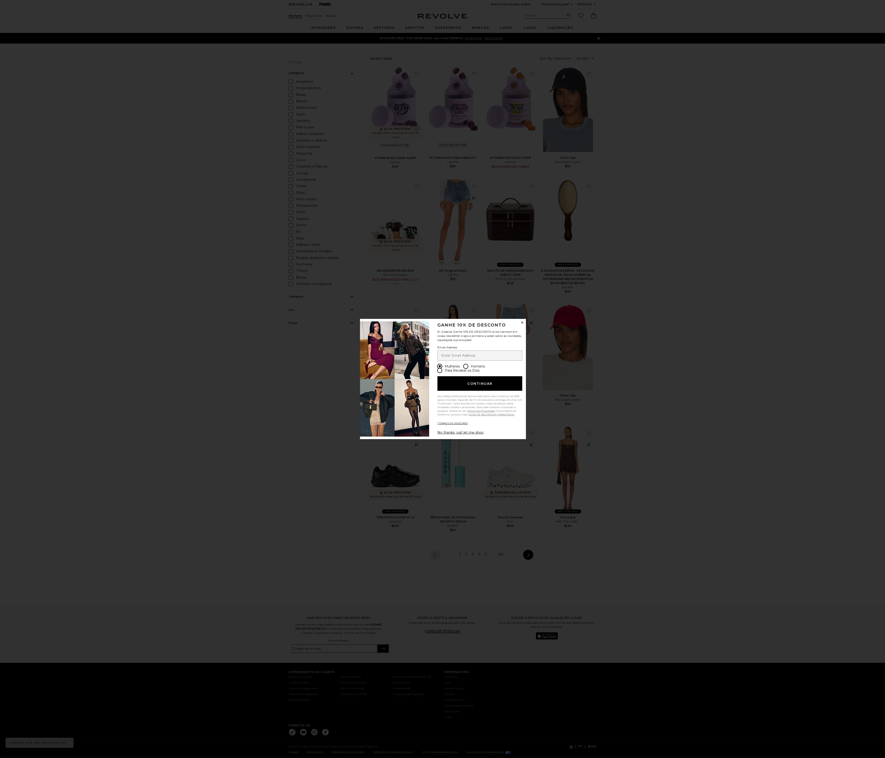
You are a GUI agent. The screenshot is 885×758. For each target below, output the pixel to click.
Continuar (480, 384)
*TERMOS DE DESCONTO (452, 423)
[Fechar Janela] (522, 322)
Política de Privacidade (481, 410)
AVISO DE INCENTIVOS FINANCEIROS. (492, 414)
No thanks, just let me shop (460, 432)
